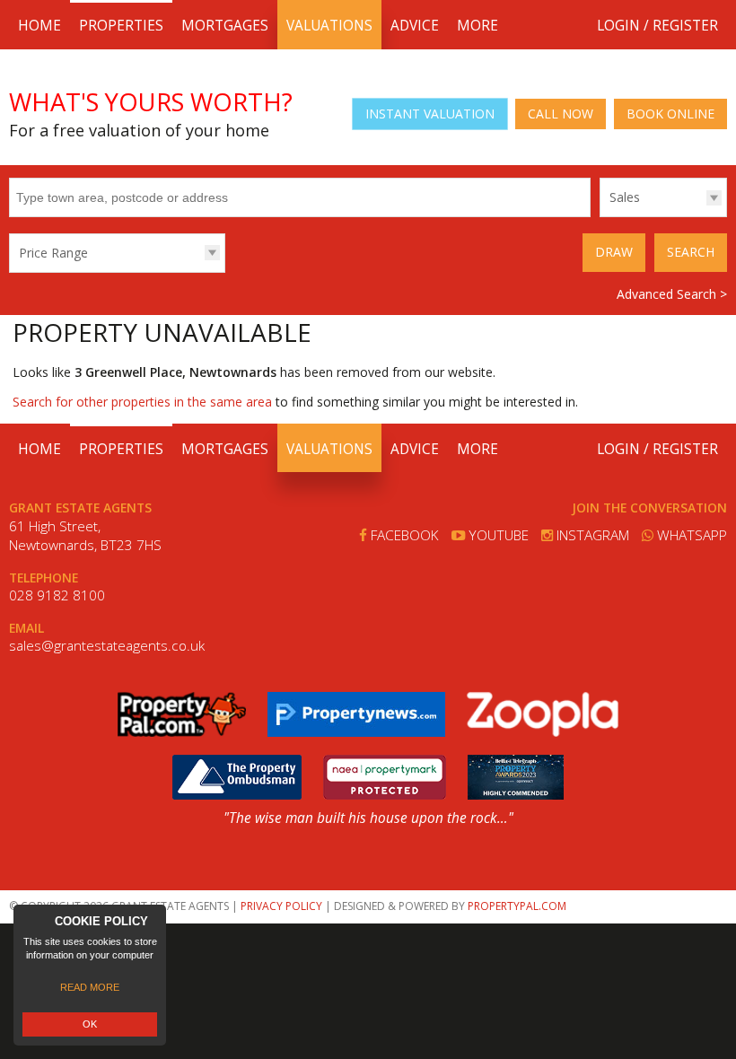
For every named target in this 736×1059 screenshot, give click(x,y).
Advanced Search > (672, 293)
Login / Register (657, 25)
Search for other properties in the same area (142, 401)
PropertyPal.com (517, 906)
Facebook (403, 535)
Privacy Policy (281, 906)
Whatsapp (690, 535)
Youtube (497, 535)
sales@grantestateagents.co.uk (107, 645)
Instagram (591, 535)
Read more (89, 987)
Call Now (560, 113)
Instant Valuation (430, 113)
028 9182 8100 (57, 595)
